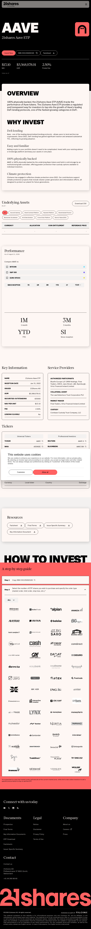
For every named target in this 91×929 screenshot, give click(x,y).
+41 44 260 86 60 (10, 878)
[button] (86, 4)
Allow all (45, 472)
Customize (21, 472)
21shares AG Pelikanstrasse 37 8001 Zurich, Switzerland (16, 871)
